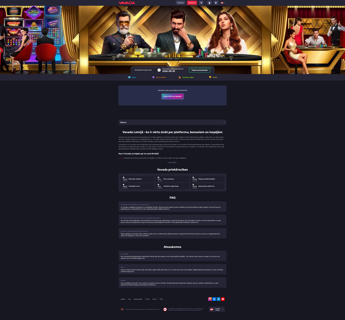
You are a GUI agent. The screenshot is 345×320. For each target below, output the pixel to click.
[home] (127, 3)
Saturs (154, 299)
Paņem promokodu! (200, 70)
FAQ (161, 299)
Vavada (121, 158)
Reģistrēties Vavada (172, 96)
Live (129, 299)
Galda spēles (138, 299)
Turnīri (147, 299)
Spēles (123, 299)
